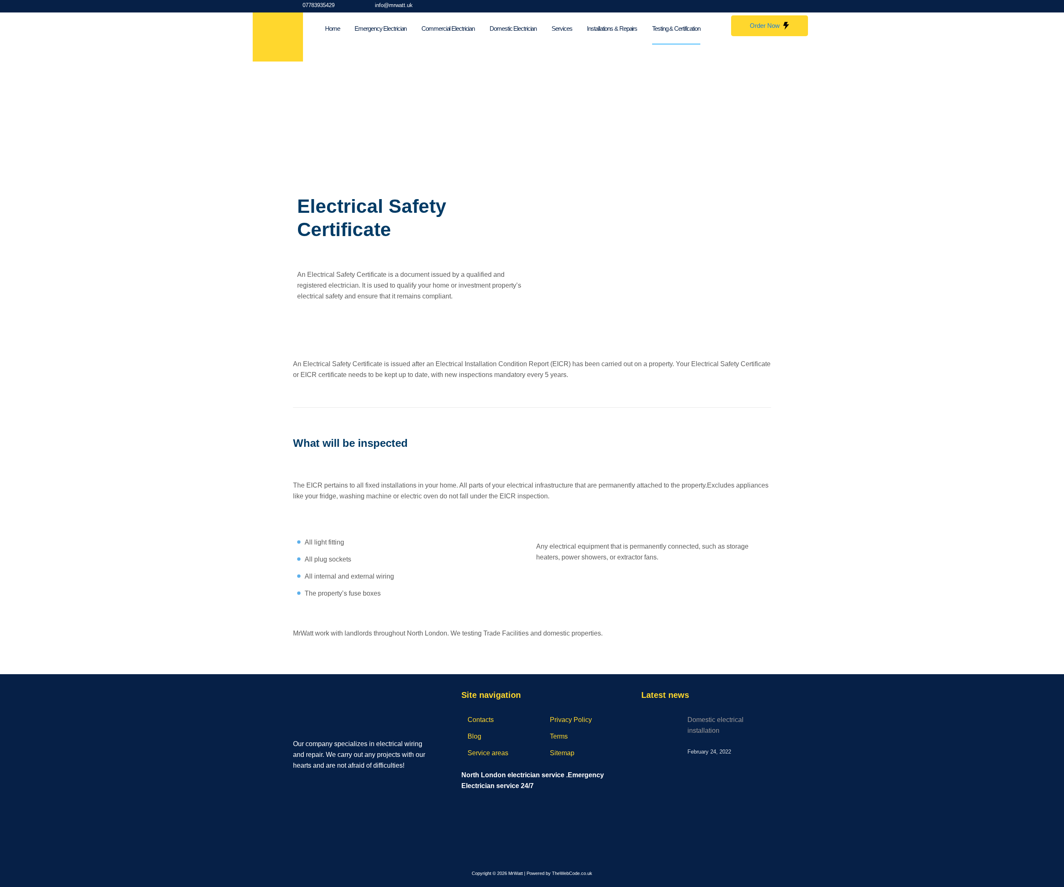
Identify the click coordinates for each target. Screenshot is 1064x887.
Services (562, 28)
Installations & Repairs (612, 28)
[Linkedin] (332, 783)
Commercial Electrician (448, 28)
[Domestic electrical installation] (664, 731)
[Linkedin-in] (767, 6)
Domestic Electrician (513, 28)
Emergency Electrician (380, 28)
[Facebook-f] (732, 6)
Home (332, 28)
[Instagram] (749, 6)
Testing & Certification (676, 28)
